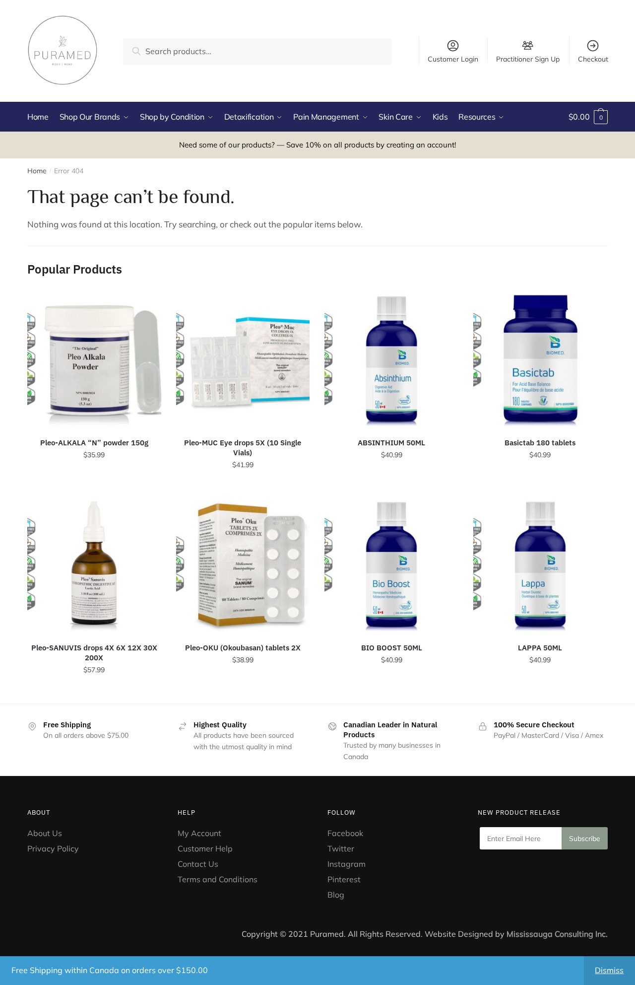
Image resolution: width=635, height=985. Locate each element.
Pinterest (345, 879)
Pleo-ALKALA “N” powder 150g (94, 442)
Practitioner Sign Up (528, 59)
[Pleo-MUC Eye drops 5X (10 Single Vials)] (243, 360)
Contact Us (198, 864)
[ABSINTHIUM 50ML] (391, 360)
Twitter (340, 848)
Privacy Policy (53, 848)
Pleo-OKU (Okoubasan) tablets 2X (243, 647)
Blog (335, 895)
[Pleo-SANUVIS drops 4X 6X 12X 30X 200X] (94, 565)
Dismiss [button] (609, 970)
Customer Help (205, 848)
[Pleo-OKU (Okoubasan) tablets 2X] (243, 565)
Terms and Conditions (217, 879)
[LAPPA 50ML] (540, 565)
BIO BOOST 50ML (391, 647)
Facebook (345, 833)
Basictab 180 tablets (540, 442)
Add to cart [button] (94, 486)
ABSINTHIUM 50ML (391, 442)
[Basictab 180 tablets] (540, 360)
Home (37, 170)
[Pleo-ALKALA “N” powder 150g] (94, 360)
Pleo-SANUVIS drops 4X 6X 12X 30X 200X (94, 652)
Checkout (593, 59)
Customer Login (453, 59)
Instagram (346, 864)
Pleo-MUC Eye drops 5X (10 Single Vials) (242, 447)
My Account (199, 833)
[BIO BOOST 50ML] (391, 565)
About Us (44, 833)
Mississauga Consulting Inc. (557, 934)
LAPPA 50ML (540, 647)
